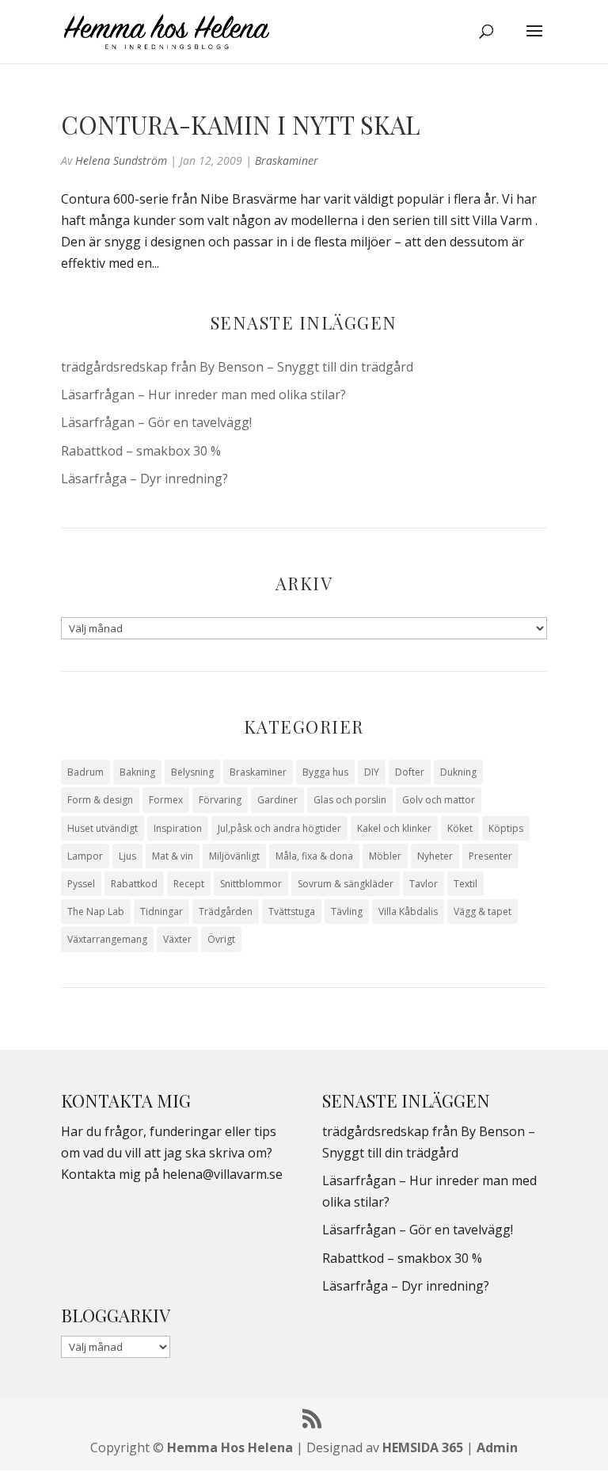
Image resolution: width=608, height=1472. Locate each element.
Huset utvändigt (102, 828)
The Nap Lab (95, 911)
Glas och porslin (350, 800)
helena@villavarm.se (222, 1174)
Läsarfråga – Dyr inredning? (144, 478)
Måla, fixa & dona (314, 856)
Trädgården (226, 911)
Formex (166, 800)
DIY (371, 772)
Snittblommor (251, 883)
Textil (465, 883)
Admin (497, 1447)
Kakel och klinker (394, 828)
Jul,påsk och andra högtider (279, 828)
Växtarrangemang (107, 939)
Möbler (385, 856)
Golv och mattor (438, 800)
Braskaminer (286, 160)
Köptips (505, 828)
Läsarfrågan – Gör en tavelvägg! (156, 422)
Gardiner (277, 800)
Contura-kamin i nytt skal (240, 124)
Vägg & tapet (482, 911)
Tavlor (423, 883)
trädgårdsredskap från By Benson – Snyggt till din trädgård (237, 367)
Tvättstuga (291, 911)
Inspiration (178, 828)
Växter (177, 939)
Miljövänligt (234, 856)
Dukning (458, 772)
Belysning (192, 772)
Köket (460, 828)
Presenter (490, 856)
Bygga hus (325, 772)
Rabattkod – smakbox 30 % (141, 451)
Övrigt (221, 939)
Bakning (137, 772)
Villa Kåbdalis (408, 911)
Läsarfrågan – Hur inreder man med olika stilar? (203, 394)
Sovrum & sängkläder (345, 883)
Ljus (127, 856)
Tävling (347, 911)
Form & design (100, 800)
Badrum (85, 772)
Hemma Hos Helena (230, 1447)
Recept (188, 883)
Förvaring (220, 800)
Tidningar (161, 911)
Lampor (85, 856)
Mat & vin (172, 856)
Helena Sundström (121, 160)
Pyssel (81, 883)
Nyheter (435, 856)
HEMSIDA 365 (422, 1447)
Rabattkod (134, 883)
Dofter (409, 772)
